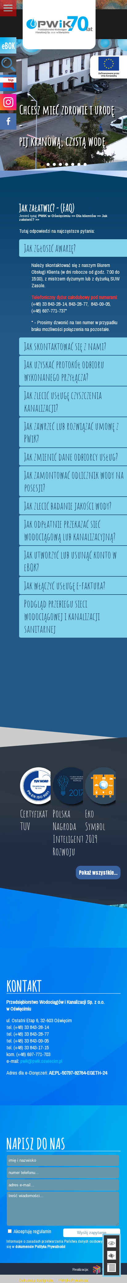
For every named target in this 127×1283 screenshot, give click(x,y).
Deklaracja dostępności (36, 1280)
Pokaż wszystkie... (98, 872)
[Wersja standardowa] (111, 1243)
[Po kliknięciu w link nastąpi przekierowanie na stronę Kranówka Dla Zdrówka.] (108, 67)
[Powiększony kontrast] (111, 1255)
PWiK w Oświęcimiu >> (56, 216)
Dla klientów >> (88, 216)
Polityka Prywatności (74, 1280)
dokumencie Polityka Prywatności (40, 1246)
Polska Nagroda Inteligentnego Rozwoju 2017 (68, 838)
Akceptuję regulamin (32, 1231)
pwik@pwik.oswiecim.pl (41, 1061)
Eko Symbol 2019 (95, 826)
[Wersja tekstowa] (111, 1267)
